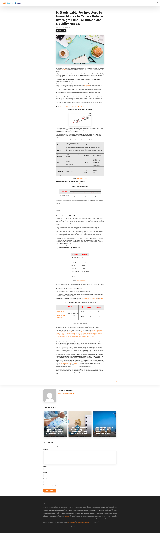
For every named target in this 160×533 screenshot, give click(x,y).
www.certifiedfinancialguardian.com (82, 522)
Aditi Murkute (67, 27)
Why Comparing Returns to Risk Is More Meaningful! (71, 106)
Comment (45, 449)
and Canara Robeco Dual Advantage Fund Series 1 (83, 336)
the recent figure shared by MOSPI (69, 363)
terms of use (67, 516)
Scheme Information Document (81, 178)
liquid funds (64, 69)
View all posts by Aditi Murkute (66, 393)
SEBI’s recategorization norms (91, 91)
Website (45, 478)
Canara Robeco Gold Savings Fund (74, 333)
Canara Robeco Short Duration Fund (89, 298)
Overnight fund (59, 91)
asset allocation (79, 184)
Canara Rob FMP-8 (61, 311)
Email (45, 472)
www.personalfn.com (71, 522)
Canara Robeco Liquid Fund (84, 331)
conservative (87, 85)
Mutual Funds (61, 30)
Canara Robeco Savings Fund (70, 331)
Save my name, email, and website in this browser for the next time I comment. (64, 485)
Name (45, 466)
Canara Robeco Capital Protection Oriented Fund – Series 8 (76, 334)
